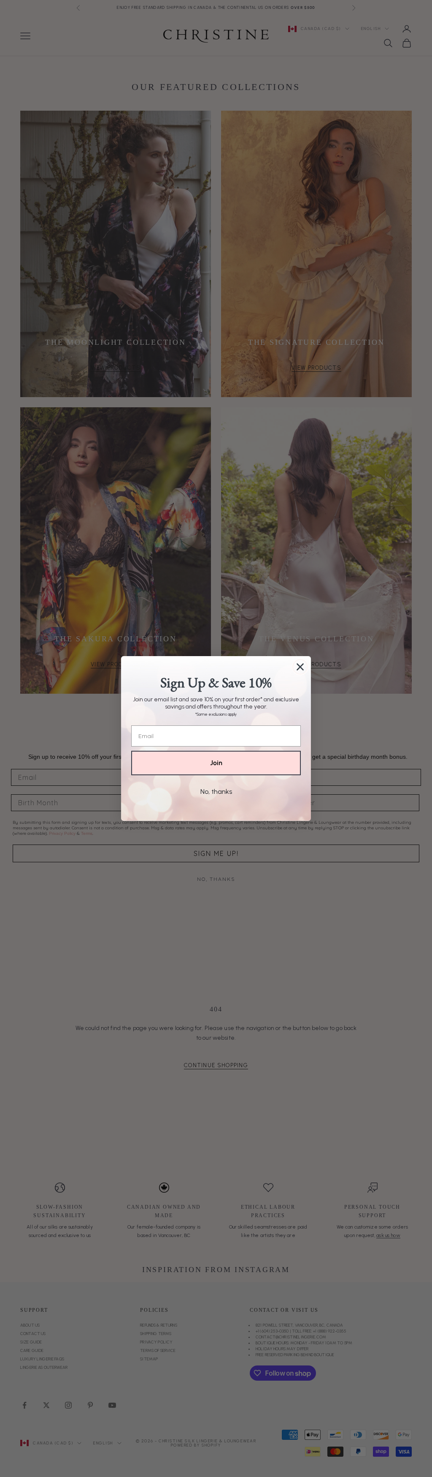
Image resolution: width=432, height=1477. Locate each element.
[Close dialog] (300, 666)
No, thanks (216, 792)
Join (216, 763)
